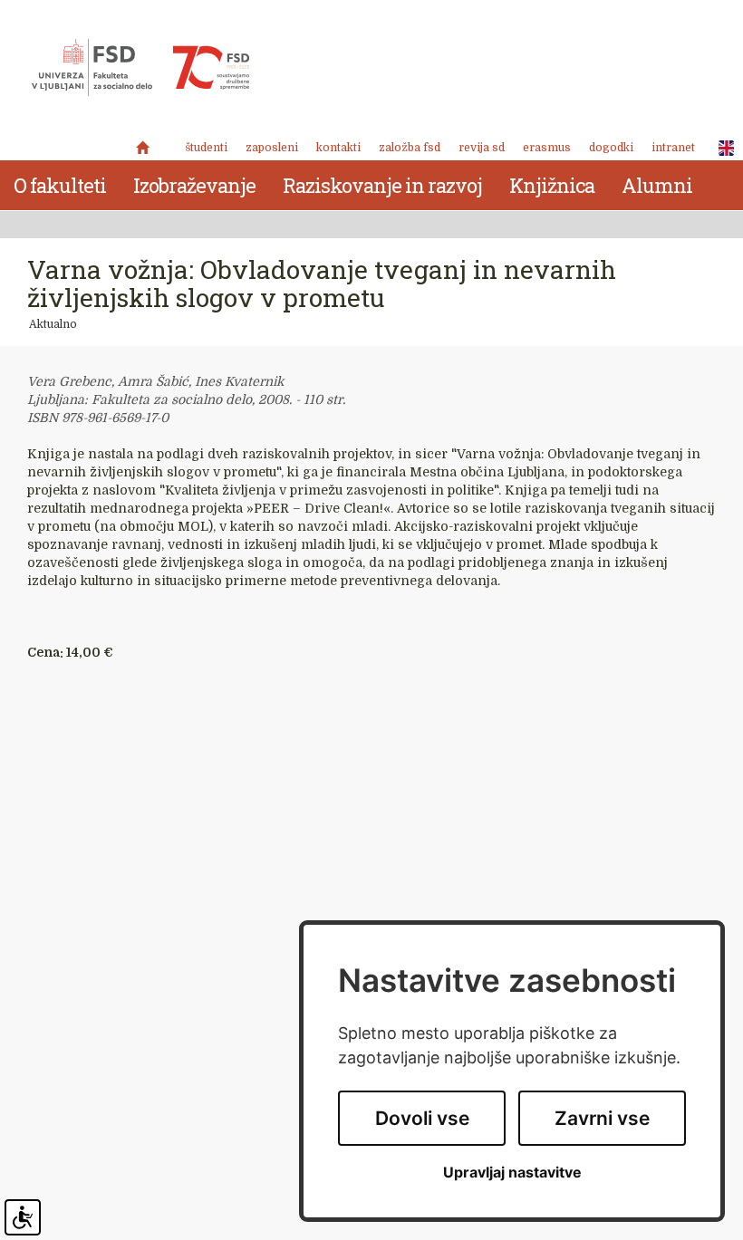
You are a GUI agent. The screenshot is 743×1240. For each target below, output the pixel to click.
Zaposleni (272, 147)
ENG (721, 148)
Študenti (206, 147)
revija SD (481, 147)
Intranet (673, 147)
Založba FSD (409, 147)
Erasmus (547, 147)
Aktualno (53, 324)
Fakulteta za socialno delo (140, 68)
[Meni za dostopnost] (22, 1217)
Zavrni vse (602, 1118)
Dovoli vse (422, 1118)
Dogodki (611, 147)
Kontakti (338, 147)
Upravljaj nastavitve (512, 1172)
